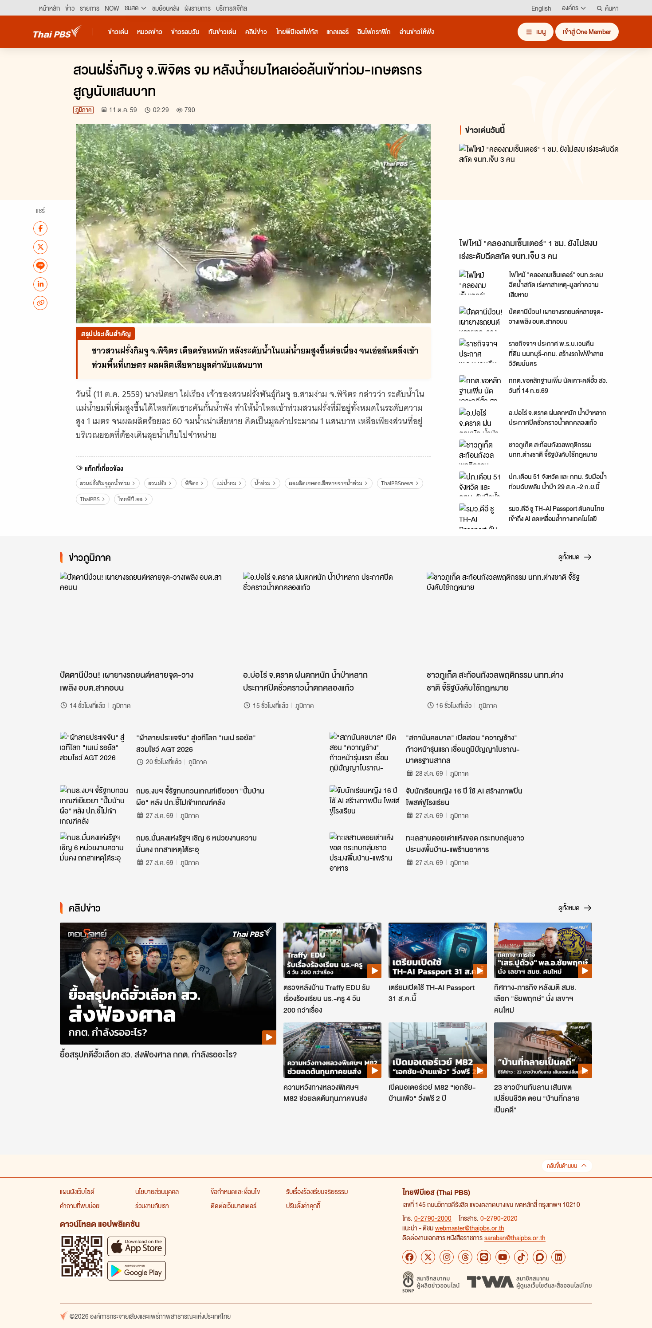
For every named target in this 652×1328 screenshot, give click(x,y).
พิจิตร (191, 483)
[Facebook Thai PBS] (409, 1257)
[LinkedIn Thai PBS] (558, 1257)
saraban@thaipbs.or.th (515, 1237)
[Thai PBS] (57, 31)
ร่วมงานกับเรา (152, 1205)
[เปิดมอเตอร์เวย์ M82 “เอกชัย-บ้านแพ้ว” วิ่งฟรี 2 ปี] (438, 1049)
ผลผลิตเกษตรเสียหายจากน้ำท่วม (325, 483)
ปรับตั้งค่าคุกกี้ (303, 1205)
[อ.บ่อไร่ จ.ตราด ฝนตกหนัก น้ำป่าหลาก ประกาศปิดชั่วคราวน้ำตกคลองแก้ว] (481, 420)
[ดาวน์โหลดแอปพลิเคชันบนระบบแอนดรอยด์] (136, 1270)
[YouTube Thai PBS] (502, 1257)
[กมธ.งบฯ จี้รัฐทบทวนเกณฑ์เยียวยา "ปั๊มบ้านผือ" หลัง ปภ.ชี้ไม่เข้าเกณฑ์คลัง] (95, 805)
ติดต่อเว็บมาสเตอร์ (233, 1205)
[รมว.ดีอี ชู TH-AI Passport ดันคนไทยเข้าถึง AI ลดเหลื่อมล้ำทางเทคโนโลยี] (481, 515)
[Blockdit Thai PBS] (540, 1257)
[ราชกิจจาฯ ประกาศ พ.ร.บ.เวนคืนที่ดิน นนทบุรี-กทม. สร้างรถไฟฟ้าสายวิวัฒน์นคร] (481, 350)
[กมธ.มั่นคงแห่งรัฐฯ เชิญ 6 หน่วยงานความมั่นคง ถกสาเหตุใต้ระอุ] (95, 852)
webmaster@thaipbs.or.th (469, 1227)
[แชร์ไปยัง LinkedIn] (40, 284)
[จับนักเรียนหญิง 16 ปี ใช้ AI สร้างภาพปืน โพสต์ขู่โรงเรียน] (365, 805)
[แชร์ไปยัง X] (40, 247)
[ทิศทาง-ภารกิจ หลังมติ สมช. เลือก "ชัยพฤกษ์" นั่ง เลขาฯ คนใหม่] (543, 950)
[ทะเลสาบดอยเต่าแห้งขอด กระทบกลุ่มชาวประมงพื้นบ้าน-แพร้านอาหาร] (365, 852)
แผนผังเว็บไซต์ (77, 1191)
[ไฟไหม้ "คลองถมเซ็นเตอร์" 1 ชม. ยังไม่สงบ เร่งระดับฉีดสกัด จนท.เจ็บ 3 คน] (539, 189)
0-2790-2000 (433, 1218)
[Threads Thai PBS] (465, 1257)
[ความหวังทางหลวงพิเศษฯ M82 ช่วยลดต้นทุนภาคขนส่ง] (332, 1049)
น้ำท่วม (263, 483)
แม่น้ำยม (226, 483)
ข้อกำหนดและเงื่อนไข (235, 1191)
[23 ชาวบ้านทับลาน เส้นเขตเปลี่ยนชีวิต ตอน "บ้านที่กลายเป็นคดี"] (543, 1049)
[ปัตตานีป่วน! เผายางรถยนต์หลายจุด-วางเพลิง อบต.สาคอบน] (481, 318)
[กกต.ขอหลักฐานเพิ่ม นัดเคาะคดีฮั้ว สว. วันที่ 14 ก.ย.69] (481, 387)
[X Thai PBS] (428, 1257)
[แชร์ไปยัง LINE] (40, 265)
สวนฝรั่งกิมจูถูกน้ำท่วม (105, 483)
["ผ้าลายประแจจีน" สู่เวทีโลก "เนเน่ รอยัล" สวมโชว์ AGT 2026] (95, 752)
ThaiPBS (90, 499)
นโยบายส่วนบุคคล (157, 1191)
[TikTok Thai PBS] (521, 1257)
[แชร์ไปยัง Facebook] (40, 228)
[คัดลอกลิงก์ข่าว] (40, 302)
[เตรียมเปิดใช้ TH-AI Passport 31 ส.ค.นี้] (438, 950)
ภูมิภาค (83, 110)
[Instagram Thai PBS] (447, 1257)
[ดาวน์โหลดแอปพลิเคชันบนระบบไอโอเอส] (136, 1246)
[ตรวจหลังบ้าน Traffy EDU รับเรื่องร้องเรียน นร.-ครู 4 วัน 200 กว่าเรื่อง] (332, 950)
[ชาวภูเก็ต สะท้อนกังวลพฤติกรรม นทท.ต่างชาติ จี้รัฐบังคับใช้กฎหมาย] (481, 452)
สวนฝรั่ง (157, 483)
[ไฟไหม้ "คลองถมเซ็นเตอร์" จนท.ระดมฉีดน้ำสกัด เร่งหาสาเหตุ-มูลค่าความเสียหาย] (481, 282)
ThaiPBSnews (397, 483)
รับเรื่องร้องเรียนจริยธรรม (317, 1191)
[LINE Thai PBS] (484, 1257)
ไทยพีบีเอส (130, 499)
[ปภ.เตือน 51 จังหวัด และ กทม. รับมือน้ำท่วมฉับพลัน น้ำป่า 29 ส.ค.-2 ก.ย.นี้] (481, 483)
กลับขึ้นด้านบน (562, 1166)
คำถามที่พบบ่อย (79, 1205)
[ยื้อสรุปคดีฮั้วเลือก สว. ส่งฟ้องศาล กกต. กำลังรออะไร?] (168, 984)
